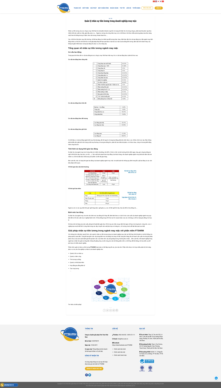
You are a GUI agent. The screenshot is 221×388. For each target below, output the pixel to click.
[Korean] (161, 1)
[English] (156, 1)
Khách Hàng (114, 8)
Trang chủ (77, 8)
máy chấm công (103, 8)
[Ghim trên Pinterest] (113, 310)
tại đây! (79, 304)
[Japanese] (158, 1)
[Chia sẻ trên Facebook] (104, 310)
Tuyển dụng (136, 8)
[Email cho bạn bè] (110, 310)
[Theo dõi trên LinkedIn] (89, 374)
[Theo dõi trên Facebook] (86, 374)
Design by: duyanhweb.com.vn (127, 385)
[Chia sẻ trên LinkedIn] (116, 310)
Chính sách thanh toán (120, 355)
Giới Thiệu (85, 8)
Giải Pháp (93, 8)
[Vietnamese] (163, 1)
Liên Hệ (128, 8)
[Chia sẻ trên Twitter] (107, 310)
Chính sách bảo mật (119, 352)
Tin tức (122, 8)
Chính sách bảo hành (120, 349)
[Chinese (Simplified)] (154, 1)
